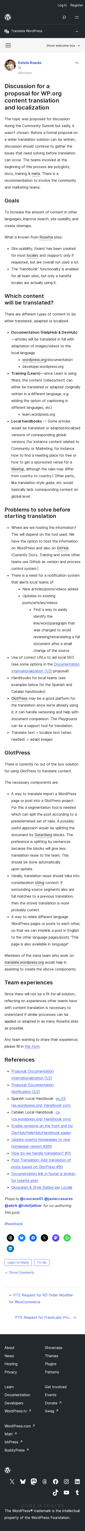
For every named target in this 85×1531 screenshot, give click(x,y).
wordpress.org (34, 359)
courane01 (31, 1198)
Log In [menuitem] (62, 5)
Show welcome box (60, 45)
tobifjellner (30, 1205)
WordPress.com (20, 1426)
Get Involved (56, 1387)
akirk (11, 1205)
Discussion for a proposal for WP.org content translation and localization (33, 96)
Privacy (11, 1372)
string (39, 882)
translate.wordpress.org (24, 962)
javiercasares (58, 1198)
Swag (52, 1411)
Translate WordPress (26, 31)
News (9, 1356)
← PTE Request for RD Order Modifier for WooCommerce (41, 1298)
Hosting (11, 1364)
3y (19, 67)
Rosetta (46, 237)
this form (32, 1046)
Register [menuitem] (76, 5)
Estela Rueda (29, 62)
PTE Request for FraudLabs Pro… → (45, 1317)
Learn (9, 1387)
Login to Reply (18, 1262)
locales (32, 255)
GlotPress (19, 698)
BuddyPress (17, 1450)
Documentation (17, 1395)
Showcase (53, 1347)
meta (36, 173)
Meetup (17, 469)
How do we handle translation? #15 (41, 1153)
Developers (14, 1403)
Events (50, 1395)
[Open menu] (77, 17)
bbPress (14, 1442)
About (10, 1347)
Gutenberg (43, 834)
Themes (51, 1356)
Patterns (52, 1372)
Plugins (50, 1364)
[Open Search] (64, 17)
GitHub (63, 548)
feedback (14, 1223)
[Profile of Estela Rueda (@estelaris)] (10, 66)
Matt (11, 1434)
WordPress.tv (18, 1411)
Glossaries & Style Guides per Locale (41, 1187)
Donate (53, 1403)
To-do (41, 1262)
